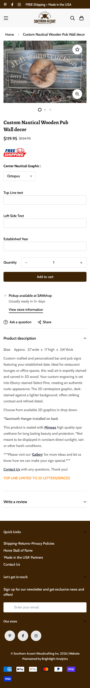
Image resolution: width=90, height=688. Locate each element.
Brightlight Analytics (55, 659)
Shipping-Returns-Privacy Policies (28, 543)
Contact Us (11, 469)
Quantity (10, 262)
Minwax (50, 427)
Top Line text (13, 193)
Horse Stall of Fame (18, 550)
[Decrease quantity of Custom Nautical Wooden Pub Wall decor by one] (26, 263)
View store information (26, 310)
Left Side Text (13, 216)
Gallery (37, 454)
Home (9, 34)
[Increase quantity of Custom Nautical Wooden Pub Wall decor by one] (81, 263)
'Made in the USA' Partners (23, 557)
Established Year (15, 239)
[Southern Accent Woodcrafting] (45, 18)
